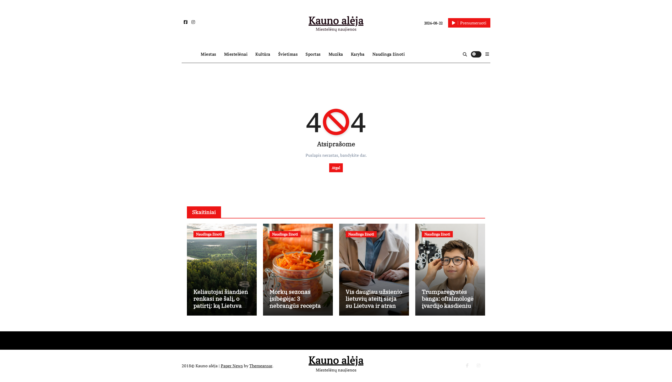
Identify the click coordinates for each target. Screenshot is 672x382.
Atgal (336, 167)
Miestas (208, 54)
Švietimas (288, 54)
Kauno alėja (336, 20)
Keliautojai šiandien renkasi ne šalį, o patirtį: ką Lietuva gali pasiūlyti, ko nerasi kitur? (220, 305)
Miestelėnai (236, 54)
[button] (487, 54)
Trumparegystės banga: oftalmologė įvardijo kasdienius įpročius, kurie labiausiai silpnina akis (448, 309)
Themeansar (260, 366)
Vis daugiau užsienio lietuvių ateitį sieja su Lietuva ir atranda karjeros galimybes (374, 302)
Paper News (232, 366)
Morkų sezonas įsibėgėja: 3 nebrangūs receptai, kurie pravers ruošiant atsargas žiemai (297, 309)
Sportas (313, 54)
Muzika (336, 54)
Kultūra (262, 54)
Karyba (358, 54)
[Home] (190, 54)
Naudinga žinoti (388, 54)
